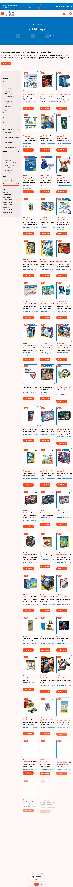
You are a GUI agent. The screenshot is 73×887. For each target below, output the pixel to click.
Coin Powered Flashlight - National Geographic (47, 802)
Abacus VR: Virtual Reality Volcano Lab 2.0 (47, 681)
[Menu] (2, 13)
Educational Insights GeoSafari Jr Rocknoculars (64, 307)
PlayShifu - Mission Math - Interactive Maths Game (30, 600)
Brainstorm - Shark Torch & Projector (47, 265)
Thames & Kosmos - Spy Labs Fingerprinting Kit (63, 433)
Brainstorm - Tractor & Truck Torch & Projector (30, 223)
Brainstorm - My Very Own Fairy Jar (64, 475)
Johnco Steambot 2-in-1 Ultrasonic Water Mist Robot (30, 431)
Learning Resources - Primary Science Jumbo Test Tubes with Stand (46, 140)
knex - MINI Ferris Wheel (30, 387)
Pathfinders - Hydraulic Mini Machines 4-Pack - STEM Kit (29, 307)
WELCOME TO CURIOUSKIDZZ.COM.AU (36, 1)
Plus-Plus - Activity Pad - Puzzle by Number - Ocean (64, 723)
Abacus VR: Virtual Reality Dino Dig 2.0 (47, 844)
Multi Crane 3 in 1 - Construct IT (28, 802)
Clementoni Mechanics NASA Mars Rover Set (29, 516)
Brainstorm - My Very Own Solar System (47, 600)
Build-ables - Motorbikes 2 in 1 (63, 681)
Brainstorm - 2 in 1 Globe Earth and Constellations (30, 349)
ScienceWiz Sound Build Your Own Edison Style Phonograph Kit (30, 559)
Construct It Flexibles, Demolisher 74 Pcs (46, 765)
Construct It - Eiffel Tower (64, 882)
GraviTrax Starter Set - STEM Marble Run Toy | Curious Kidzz (63, 224)
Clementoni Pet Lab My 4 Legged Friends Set (47, 307)
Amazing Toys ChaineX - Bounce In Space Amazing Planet (47, 431)
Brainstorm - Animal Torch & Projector (30, 265)
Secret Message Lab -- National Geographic (29, 475)
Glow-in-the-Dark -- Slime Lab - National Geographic (64, 558)
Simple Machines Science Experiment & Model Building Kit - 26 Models (30, 98)
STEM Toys (39, 24)
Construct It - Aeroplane (47, 882)
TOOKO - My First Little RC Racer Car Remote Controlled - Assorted (47, 724)
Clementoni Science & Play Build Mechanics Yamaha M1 (46, 514)
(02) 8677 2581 (6, 7)
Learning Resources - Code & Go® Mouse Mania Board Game (64, 766)
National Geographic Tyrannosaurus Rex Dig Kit (64, 804)
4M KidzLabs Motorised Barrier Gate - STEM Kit (63, 265)
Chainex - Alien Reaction (63, 513)
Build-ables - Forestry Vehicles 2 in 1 (62, 391)
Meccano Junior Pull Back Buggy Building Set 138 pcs (30, 724)
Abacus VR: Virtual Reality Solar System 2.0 (30, 844)
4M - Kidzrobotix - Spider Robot (47, 556)
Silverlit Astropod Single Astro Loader (47, 640)
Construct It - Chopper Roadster (63, 844)
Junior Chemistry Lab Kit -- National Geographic (47, 475)
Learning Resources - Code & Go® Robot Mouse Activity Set (30, 140)
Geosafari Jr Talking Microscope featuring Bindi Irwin (46, 182)
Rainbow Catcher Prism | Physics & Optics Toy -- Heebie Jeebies (63, 98)
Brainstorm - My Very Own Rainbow (47, 223)
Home (32, 24)
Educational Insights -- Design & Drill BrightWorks (46, 389)
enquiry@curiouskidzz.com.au (10, 5)
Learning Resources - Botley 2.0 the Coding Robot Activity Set (29, 182)
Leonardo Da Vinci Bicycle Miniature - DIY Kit (30, 640)
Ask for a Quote (44, 7)
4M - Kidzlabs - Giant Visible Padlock (46, 98)
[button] (64, 13)
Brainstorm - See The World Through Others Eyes (62, 349)
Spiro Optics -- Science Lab (63, 600)
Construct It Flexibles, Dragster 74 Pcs (29, 765)
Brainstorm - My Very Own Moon (47, 349)
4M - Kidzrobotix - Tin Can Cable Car (30, 679)
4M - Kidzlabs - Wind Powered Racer (62, 640)
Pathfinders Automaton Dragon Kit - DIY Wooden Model (63, 182)
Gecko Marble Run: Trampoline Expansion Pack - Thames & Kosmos (63, 140)
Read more (6, 63)
